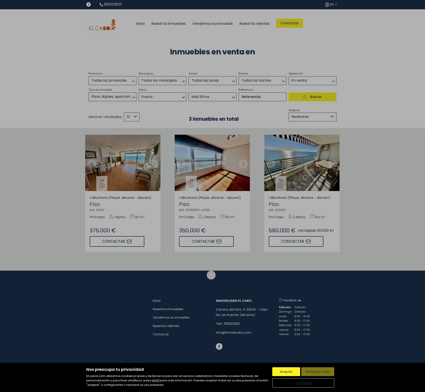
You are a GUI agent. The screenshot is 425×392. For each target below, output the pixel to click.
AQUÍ (155, 380)
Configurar (303, 383)
